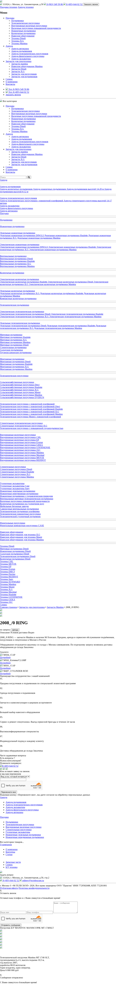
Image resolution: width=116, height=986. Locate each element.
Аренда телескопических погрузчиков (29, 53)
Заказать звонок (91, 4)
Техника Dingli (18, 38)
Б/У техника (11, 867)
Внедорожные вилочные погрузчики (29, 25)
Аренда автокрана (20, 48)
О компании (12, 81)
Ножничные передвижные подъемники (25, 837)
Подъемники (17, 20)
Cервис (9, 79)
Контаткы (10, 852)
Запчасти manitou (19, 64)
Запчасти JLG (18, 71)
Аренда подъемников (21, 51)
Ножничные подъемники (23, 31)
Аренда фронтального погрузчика (27, 56)
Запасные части (13, 862)
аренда (15, 630)
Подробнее (5, 657)
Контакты (10, 84)
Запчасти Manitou (55, 607)
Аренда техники (26, 7)
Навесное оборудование (23, 36)
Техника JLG (17, 41)
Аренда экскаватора (21, 59)
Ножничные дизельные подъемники (23, 834)
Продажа (10, 18)
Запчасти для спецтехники (18, 61)
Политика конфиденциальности (34, 888)
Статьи (9, 854)
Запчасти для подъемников (24, 76)
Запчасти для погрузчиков (24, 74)
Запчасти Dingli (18, 69)
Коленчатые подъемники (23, 33)
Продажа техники (8, 7)
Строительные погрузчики (19, 829)
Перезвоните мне (8, 792)
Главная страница (8, 607)
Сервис (9, 864)
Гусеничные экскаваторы (18, 832)
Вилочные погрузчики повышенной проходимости (36, 28)
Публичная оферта (9, 888)
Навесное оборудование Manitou (27, 66)
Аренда (9, 46)
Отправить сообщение (10, 925)
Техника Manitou (19, 43)
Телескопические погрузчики (25, 23)
